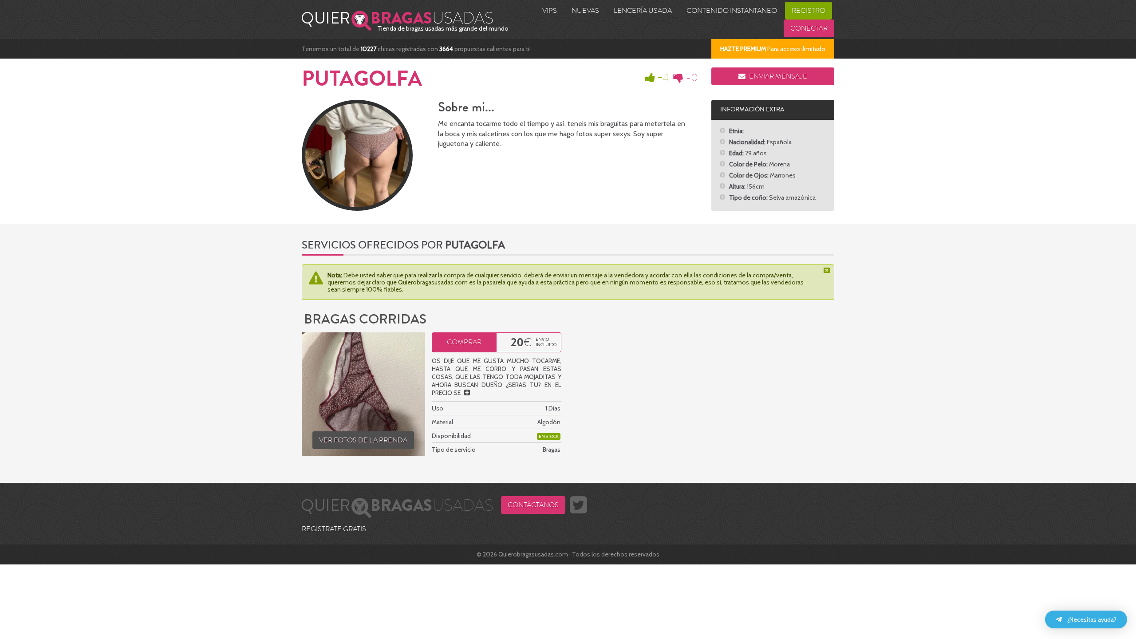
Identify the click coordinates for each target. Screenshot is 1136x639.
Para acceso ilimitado (772, 49)
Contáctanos (533, 505)
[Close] (828, 270)
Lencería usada (643, 11)
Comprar (464, 342)
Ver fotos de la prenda (363, 440)
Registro (808, 11)
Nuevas (585, 11)
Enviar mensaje (777, 76)
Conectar (809, 28)
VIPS (549, 11)
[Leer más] (467, 393)
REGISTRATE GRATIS (334, 529)
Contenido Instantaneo (731, 11)
